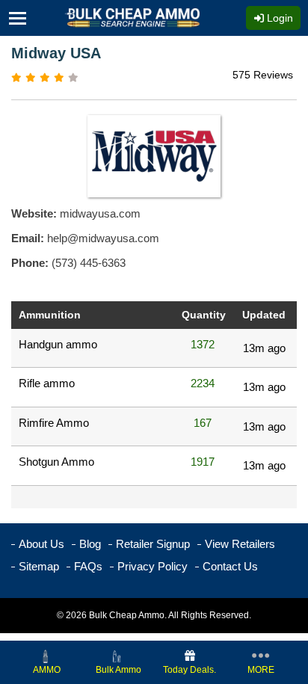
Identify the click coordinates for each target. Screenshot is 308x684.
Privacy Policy (152, 566)
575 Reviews (262, 75)
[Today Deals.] (190, 656)
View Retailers (240, 543)
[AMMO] (47, 656)
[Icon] (22, 18)
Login (278, 18)
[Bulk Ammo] (118, 656)
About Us (41, 543)
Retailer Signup (153, 543)
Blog (90, 543)
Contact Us (230, 566)
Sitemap (39, 566)
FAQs (88, 566)
